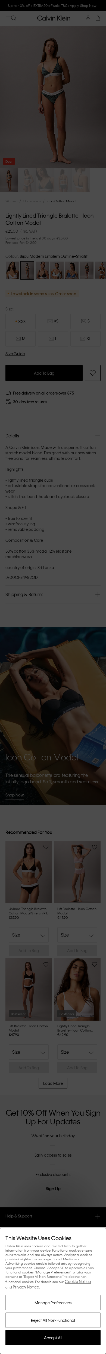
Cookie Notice (78, 1281)
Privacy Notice (26, 1286)
